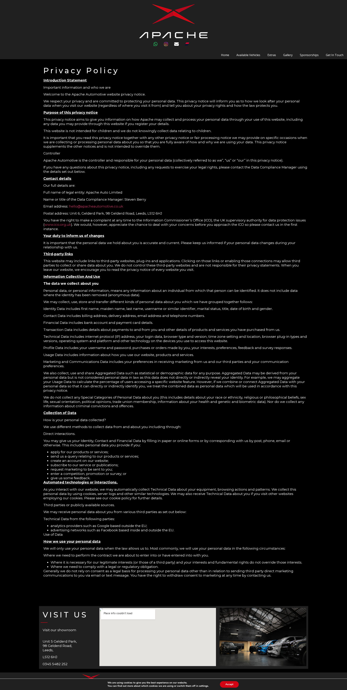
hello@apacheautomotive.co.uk (96, 206)
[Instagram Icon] (168, 46)
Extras (271, 55)
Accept (229, 684)
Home (225, 55)
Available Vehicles (248, 55)
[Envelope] (178, 46)
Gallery (288, 55)
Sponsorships (309, 55)
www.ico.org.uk (57, 225)
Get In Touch (334, 55)
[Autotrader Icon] (189, 46)
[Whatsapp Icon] (157, 46)
